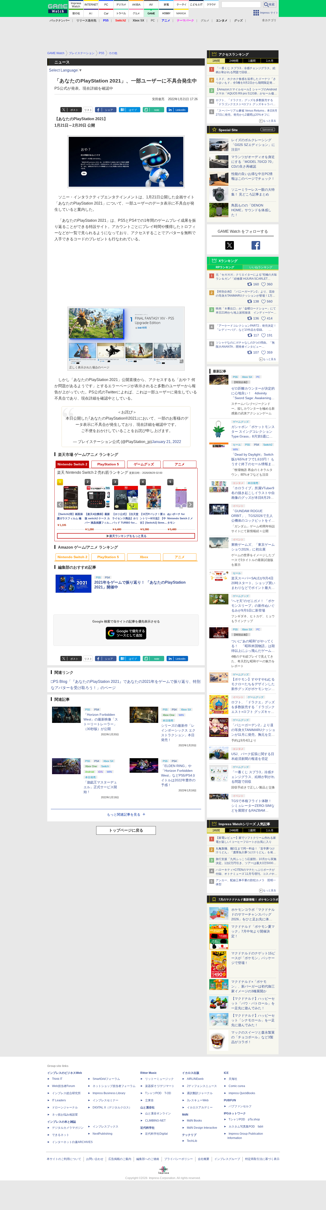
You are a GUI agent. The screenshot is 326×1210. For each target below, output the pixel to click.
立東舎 (149, 1100)
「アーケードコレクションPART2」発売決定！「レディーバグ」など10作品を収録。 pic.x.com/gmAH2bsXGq (246, 329)
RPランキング (225, 267)
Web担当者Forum (63, 1086)
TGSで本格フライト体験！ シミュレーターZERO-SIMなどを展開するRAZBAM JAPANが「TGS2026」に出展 (252, 810)
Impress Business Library (109, 1093)
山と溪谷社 (147, 1107)
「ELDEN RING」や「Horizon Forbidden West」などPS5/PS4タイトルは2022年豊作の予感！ (178, 775)
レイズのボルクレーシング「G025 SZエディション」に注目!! (253, 144)
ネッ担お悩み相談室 (65, 1114)
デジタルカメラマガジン (68, 1127)
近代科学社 (147, 1127)
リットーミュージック (159, 1079)
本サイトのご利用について (64, 1159)
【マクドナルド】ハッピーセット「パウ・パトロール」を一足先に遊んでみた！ (253, 1003)
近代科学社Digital (156, 1133)
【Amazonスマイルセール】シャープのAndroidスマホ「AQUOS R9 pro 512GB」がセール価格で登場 (246, 93)
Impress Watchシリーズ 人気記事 (244, 824)
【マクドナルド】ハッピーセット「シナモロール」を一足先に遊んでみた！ (253, 1020)
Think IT (57, 1079)
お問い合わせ (94, 1159)
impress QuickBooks (242, 1093)
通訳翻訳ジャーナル (200, 1093)
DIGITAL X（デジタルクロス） (112, 1107)
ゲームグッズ (144, 464)
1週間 (252, 60)
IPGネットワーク (235, 1113)
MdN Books (194, 1120)
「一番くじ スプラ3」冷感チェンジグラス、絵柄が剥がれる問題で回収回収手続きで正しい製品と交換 (245, 72)
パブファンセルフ (240, 1106)
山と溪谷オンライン (158, 1113)
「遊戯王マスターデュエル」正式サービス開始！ (100, 787)
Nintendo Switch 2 (72, 464)
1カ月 (269, 60)
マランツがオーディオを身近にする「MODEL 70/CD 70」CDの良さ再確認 (253, 161)
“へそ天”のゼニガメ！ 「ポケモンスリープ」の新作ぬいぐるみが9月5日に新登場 (253, 605)
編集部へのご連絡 (147, 1159)
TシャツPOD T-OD (158, 1093)
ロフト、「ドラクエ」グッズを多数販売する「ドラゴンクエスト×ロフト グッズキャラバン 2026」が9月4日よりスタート (245, 104)
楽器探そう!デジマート (159, 1086)
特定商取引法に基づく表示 (262, 1159)
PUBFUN (230, 1100)
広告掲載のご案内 (119, 1159)
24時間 (233, 60)
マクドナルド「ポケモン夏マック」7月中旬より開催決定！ (253, 931)
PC (153, 20)
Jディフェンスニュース (202, 1086)
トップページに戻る (126, 830)
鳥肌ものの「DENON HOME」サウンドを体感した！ (251, 210)
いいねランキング (260, 267)
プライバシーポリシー (178, 1159)
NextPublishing (102, 1133)
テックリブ (189, 1135)
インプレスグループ (227, 1159)
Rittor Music (148, 1073)
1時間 (216, 60)
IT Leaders (59, 1100)
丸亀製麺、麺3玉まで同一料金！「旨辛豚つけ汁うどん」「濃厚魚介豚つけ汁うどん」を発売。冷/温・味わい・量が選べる (245, 852)
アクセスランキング (234, 54)
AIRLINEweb (195, 1079)
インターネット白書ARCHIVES (72, 1142)
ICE (226, 1073)
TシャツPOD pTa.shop (244, 1119)
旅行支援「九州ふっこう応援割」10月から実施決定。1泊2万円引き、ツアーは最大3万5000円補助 (246, 863)
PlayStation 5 (108, 464)
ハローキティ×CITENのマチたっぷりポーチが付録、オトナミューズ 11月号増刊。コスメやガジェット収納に (246, 874)
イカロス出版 (190, 1073)
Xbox (144, 557)
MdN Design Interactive (202, 1127)
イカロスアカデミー (200, 1107)
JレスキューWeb (198, 1100)
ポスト (74, 109)
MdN (185, 1114)
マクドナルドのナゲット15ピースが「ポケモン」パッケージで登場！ (253, 958)
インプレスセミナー (105, 1100)
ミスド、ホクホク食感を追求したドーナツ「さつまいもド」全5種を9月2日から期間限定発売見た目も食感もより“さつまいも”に (246, 83)
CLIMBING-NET (155, 1120)
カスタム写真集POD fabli (246, 1126)
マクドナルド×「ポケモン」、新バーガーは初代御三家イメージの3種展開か (253, 986)
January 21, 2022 (166, 442)
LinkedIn (180, 109)
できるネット (60, 1135)
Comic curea (237, 1086)
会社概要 (203, 1159)
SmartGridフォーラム (106, 1079)
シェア (109, 109)
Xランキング (228, 261)
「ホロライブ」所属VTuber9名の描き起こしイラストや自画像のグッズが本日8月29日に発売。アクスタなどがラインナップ (253, 497)
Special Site (228, 130)
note (156, 109)
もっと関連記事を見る (123, 814)
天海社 (233, 1079)
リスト (88, 109)
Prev (61, 504)
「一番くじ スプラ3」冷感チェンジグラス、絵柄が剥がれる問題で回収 (253, 776)
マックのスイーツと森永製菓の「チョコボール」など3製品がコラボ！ (253, 1037)
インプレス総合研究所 (66, 1093)
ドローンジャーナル (65, 1107)
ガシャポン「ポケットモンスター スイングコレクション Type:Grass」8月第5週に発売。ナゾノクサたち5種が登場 (253, 436)
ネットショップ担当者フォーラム (114, 1086)
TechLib (192, 1141)
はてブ (133, 109)
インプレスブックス (105, 1126)
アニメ (180, 464)
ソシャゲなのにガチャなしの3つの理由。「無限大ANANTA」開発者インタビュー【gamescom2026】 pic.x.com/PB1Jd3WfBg (245, 346)
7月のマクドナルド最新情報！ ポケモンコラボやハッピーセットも (248, 901)
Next (191, 504)
